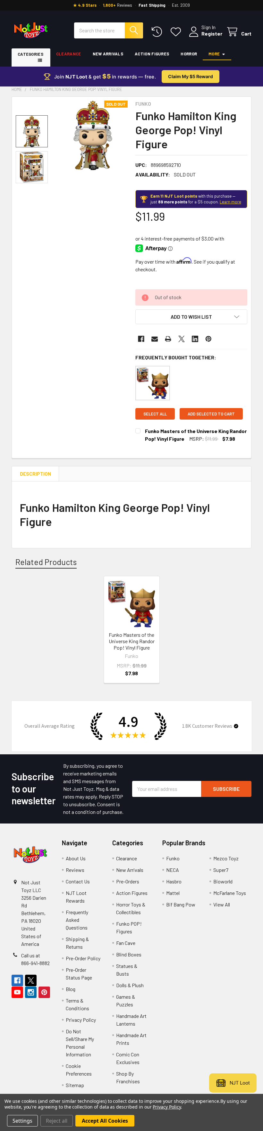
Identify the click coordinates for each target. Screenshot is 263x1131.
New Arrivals (108, 53)
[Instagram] (31, 992)
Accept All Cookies (105, 1120)
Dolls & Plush (130, 985)
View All (221, 904)
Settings (22, 1120)
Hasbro (174, 881)
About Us (76, 858)
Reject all (56, 1120)
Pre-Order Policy (83, 958)
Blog (70, 989)
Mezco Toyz (226, 858)
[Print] (168, 339)
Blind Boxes (128, 954)
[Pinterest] (208, 339)
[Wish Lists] (177, 32)
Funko (173, 858)
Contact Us (78, 881)
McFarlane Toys (229, 893)
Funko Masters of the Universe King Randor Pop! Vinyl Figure (132, 641)
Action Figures (152, 53)
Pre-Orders (127, 881)
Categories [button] (30, 54)
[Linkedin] (195, 339)
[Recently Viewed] (158, 32)
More (214, 53)
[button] (191, 316)
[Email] (154, 339)
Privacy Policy (81, 1020)
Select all (155, 413)
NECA (172, 870)
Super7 (220, 870)
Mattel (173, 893)
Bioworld (223, 881)
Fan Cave (125, 943)
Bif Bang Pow (180, 904)
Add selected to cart (211, 413)
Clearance (68, 53)
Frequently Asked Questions (77, 919)
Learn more (230, 201)
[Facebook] (141, 339)
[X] (181, 339)
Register (211, 33)
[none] (93, 135)
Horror (189, 53)
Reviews (75, 870)
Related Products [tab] (46, 562)
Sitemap (75, 1085)
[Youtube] (17, 992)
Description (35, 474)
